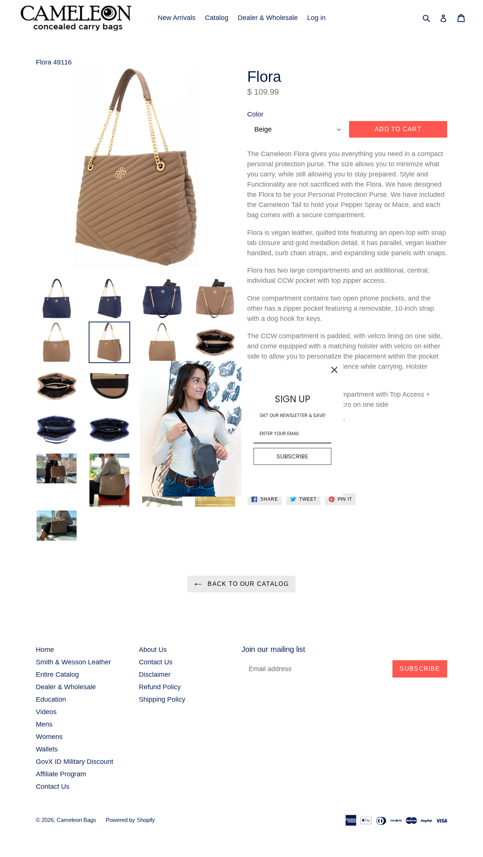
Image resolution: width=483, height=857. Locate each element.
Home (45, 649)
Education (51, 699)
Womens (49, 736)
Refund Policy (160, 687)
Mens (44, 724)
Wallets (47, 749)
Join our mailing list (273, 649)
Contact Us (52, 786)
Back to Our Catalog (247, 584)
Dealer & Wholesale (268, 17)
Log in (316, 17)
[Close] (334, 370)
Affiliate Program (61, 774)
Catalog (216, 17)
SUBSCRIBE (292, 456)
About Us (153, 649)
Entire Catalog (57, 674)
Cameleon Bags (76, 820)
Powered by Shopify (130, 820)
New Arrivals (176, 17)
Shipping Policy (162, 699)
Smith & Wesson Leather (73, 662)
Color (255, 114)
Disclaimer (155, 674)
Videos (46, 712)
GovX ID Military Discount (74, 761)
